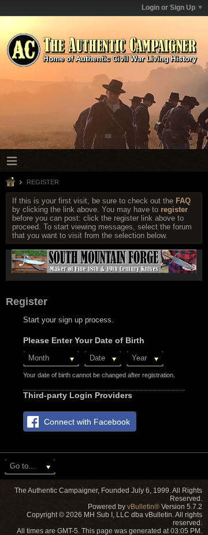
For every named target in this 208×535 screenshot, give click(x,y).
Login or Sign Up (168, 7)
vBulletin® (143, 507)
